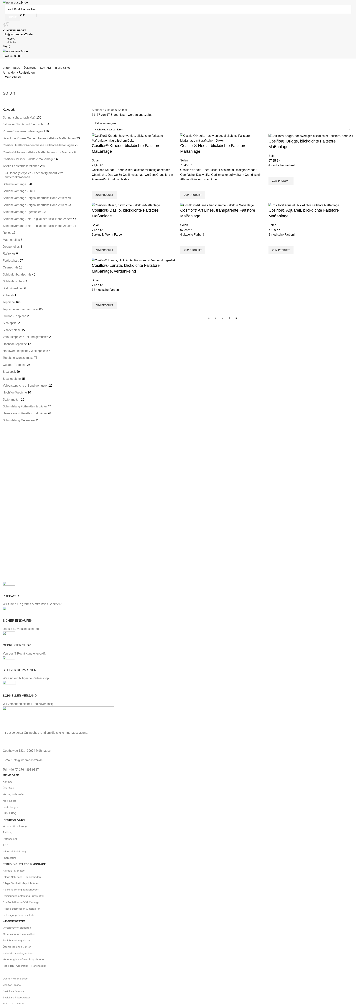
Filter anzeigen (105, 123)
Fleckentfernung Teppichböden (21, 889)
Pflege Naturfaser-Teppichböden (22, 876)
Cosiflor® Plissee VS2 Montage (21, 902)
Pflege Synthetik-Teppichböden (21, 883)
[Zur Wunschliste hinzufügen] (96, 186)
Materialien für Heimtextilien (19, 933)
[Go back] (7, 84)
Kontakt (7, 781)
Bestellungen (10, 807)
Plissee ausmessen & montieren (21, 908)
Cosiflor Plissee (12, 984)
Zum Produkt (104, 195)
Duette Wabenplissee (15, 978)
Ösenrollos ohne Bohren (17, 946)
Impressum (9, 857)
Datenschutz (10, 838)
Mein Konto (9, 800)
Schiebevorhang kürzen (17, 940)
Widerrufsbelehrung (14, 851)
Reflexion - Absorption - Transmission (25, 965)
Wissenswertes (14, 921)
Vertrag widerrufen (13, 794)
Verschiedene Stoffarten (17, 927)
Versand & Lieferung (15, 826)
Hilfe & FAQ (9, 813)
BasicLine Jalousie (13, 991)
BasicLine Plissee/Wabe (17, 997)
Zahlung (7, 832)
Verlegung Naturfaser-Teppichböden (24, 959)
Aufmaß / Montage (14, 870)
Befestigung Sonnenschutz (18, 915)
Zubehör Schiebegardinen (18, 953)
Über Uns (8, 787)
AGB (5, 845)
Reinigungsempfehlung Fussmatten (23, 895)
